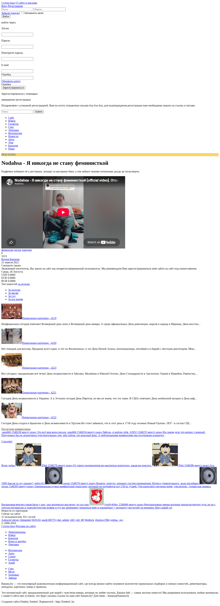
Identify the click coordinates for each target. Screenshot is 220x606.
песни (17, 249)
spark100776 (49, 520)
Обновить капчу (11, 81)
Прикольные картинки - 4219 (39, 318)
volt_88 (79, 520)
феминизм (7, 249)
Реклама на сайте (26, 526)
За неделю (14, 289)
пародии (27, 249)
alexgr (15, 520)
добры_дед (116, 520)
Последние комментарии (16, 429)
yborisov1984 (102, 520)
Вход (4, 5)
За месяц (13, 293)
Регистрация (15, 5)
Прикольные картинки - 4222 (39, 417)
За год (11, 296)
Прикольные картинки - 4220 (39, 342)
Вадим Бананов (10, 259)
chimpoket (25, 520)
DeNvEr (36, 520)
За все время (15, 299)
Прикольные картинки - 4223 (39, 367)
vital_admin (62, 520)
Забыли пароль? (10, 13)
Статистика (8, 2)
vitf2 (72, 520)
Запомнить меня (33, 13)
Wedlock (89, 520)
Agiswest (6, 520)
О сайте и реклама (26, 2)
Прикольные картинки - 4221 (39, 392)
